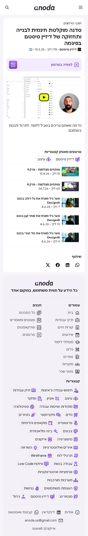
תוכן (78, 23)
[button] (81, 7)
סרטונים (69, 23)
